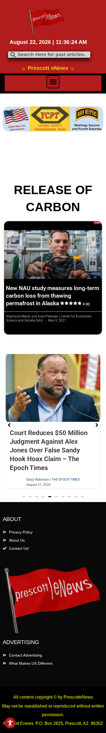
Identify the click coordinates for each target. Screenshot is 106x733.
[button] (53, 81)
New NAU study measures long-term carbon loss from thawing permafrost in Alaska (52, 296)
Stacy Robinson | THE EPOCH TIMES (53, 479)
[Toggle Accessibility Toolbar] (10, 723)
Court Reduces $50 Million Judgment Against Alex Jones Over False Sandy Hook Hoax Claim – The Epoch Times (49, 450)
